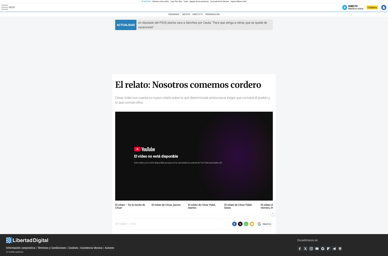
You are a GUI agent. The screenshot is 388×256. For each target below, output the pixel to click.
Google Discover (322, 248)
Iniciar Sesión (383, 7)
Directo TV (197, 14)
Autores (109, 248)
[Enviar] (246, 224)
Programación (212, 14)
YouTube (317, 248)
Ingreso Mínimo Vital (238, 1)
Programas (173, 14)
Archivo (186, 14)
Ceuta (186, 1)
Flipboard (328, 248)
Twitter (305, 248)
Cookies (73, 248)
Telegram (334, 248)
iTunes (340, 248)
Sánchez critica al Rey (160, 1)
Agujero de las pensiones (199, 1)
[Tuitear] (240, 224)
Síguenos (267, 224)
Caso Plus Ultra (176, 1)
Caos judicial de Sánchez (219, 1)
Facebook (299, 248)
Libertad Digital (151, 240)
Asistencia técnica (91, 248)
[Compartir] (234, 224)
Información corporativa (20, 248)
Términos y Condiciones (51, 248)
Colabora (372, 7)
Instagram (311, 248)
